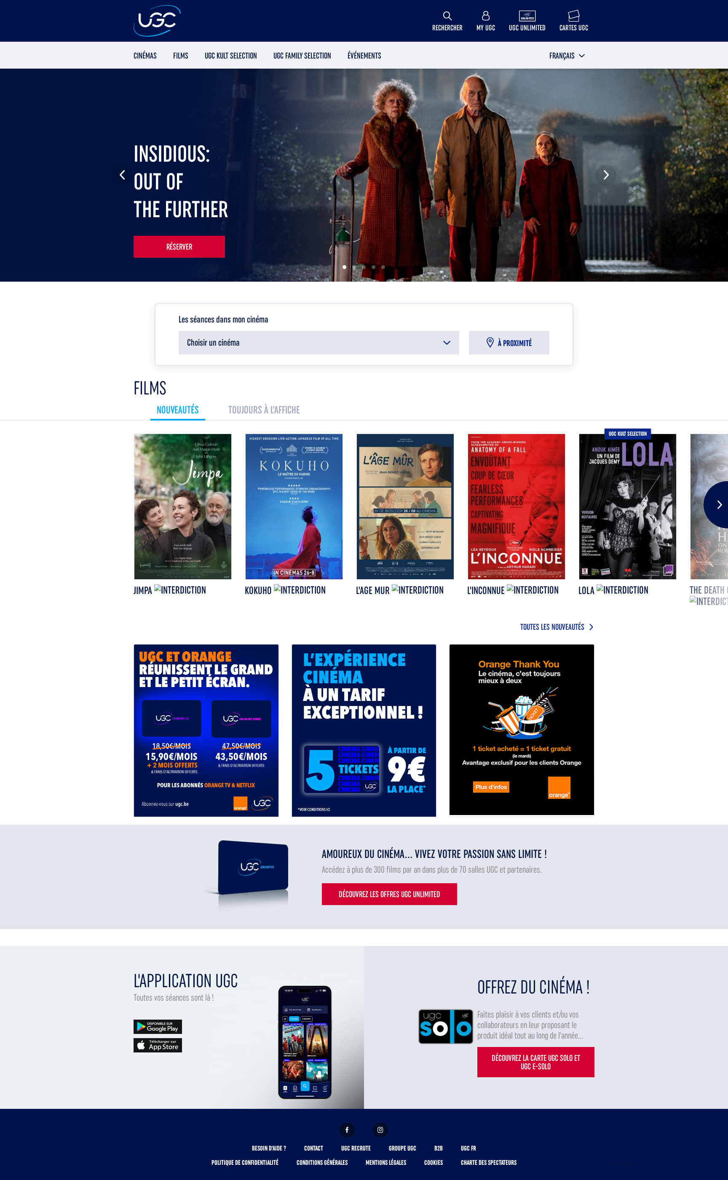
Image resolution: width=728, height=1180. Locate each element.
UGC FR (468, 1148)
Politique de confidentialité (244, 1163)
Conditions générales (322, 1163)
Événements (364, 56)
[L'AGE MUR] (405, 506)
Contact (313, 1148)
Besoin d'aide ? (269, 1148)
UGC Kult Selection (231, 56)
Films (180, 56)
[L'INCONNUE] (516, 506)
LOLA (587, 590)
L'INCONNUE (487, 590)
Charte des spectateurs (489, 1163)
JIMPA (144, 590)
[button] (567, 55)
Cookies (433, 1163)
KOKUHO (259, 590)
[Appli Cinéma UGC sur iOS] (158, 1045)
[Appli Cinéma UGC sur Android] (158, 1026)
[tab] (177, 410)
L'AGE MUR (374, 590)
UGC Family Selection (302, 56)
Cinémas (145, 56)
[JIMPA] (182, 506)
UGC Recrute (356, 1148)
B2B (438, 1148)
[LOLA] (627, 506)
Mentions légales (386, 1163)
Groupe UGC (402, 1148)
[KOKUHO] (294, 506)
